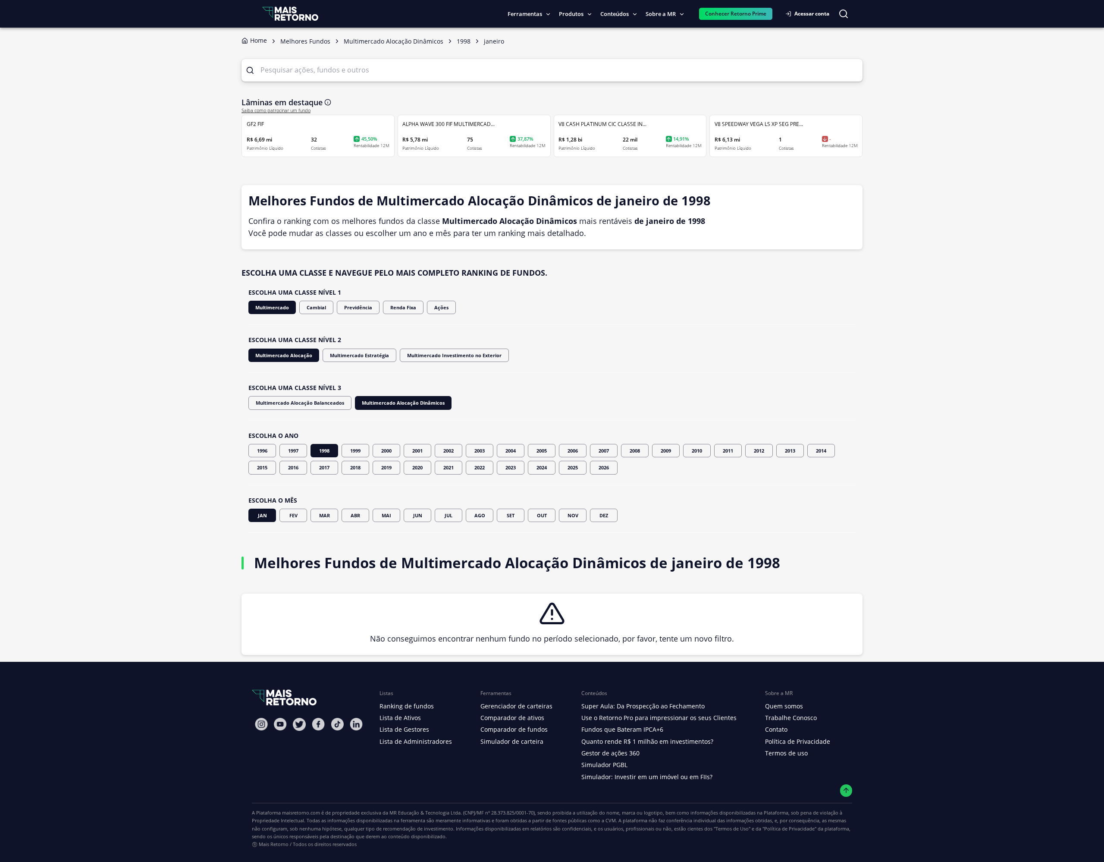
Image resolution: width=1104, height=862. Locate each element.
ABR (355, 515)
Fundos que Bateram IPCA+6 (622, 729)
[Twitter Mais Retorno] (299, 724)
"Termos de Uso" (732, 828)
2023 (510, 467)
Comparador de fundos (514, 729)
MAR (324, 515)
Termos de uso (786, 753)
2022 (479, 467)
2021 (448, 467)
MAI (386, 515)
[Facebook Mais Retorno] (318, 724)
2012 (759, 450)
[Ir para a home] (290, 13)
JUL (448, 515)
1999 (355, 450)
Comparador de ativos (512, 718)
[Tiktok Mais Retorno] (337, 724)
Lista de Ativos (400, 718)
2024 (541, 467)
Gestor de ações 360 (610, 753)
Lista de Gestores (404, 729)
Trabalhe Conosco (791, 718)
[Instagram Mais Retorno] (261, 724)
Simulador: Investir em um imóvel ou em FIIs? (646, 777)
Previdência (358, 307)
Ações (441, 307)
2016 (293, 467)
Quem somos (784, 706)
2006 (573, 450)
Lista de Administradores (416, 741)
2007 (604, 450)
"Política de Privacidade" (789, 828)
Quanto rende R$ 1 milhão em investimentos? (647, 741)
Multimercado (272, 307)
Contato (776, 729)
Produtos (571, 14)
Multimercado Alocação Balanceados (300, 403)
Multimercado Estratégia (359, 355)
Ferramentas (525, 14)
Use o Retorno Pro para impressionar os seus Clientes (659, 718)
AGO (479, 515)
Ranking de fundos (407, 706)
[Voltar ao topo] (846, 790)
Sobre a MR (661, 14)
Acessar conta (811, 13)
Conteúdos (614, 14)
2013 (790, 450)
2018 (355, 467)
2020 (417, 467)
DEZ (603, 515)
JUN (417, 515)
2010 (697, 450)
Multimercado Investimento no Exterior (454, 355)
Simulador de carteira (511, 741)
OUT (542, 515)
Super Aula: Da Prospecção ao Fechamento (643, 706)
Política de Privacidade (797, 741)
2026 (604, 467)
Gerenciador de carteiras (516, 706)
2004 (510, 450)
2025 (573, 467)
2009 (666, 450)
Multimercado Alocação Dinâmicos (403, 403)
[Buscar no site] (843, 13)
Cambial (316, 307)
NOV (573, 515)
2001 (417, 450)
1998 (324, 450)
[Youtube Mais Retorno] (280, 724)
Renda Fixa (403, 307)
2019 (386, 467)
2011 (728, 450)
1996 (262, 450)
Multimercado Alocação (283, 355)
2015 (262, 467)
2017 (324, 467)
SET (510, 515)
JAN (262, 515)
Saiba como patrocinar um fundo (276, 110)
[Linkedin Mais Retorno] (356, 724)
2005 (541, 450)
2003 (479, 450)
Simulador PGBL (604, 765)
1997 (293, 450)
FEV (293, 515)
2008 (635, 450)
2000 (386, 450)
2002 (448, 450)
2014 (821, 450)
